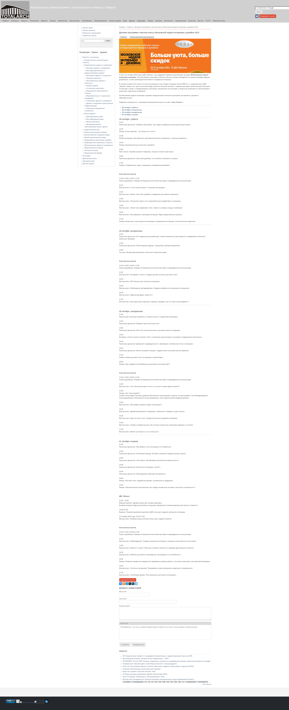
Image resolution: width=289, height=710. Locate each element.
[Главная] (15, 9)
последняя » (203, 682)
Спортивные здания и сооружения (99, 101)
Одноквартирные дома (94, 116)
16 (180, 682)
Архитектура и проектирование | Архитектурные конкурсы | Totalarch (73, 7)
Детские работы (88, 164)
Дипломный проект (90, 158)
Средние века (180, 21)
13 (168, 682)
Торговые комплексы (93, 78)
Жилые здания (115, 21)
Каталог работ (88, 28)
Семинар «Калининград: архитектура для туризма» (142, 669)
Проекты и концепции (91, 57)
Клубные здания (92, 86)
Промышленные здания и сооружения (98, 145)
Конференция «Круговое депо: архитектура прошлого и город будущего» (150, 664)
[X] (130, 583)
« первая (127, 682)
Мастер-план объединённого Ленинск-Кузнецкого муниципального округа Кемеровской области (158, 679)
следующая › (192, 682)
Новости (24, 21)
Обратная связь (219, 21)
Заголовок (123, 599)
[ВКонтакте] (120, 583)
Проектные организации (92, 33)
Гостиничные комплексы (95, 88)
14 (172, 682)
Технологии (34, 21)
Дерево (132, 21)
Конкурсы (15, 21)
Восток (200, 21)
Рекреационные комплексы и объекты (98, 142)
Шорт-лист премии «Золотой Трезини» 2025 (139, 671)
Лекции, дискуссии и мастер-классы (142, 37)
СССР (208, 21)
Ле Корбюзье (87, 21)
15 (176, 682)
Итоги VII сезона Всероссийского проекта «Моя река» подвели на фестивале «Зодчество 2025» (158, 666)
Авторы (53, 21)
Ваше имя (123, 591)
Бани (125, 21)
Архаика (158, 21)
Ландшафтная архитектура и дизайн (97, 140)
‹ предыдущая (138, 682)
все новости (207, 684)
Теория (150, 21)
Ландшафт (141, 21)
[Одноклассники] (123, 583)
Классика (192, 21)
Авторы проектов (89, 30)
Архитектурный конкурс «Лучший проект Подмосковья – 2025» (146, 658)
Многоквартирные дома (95, 119)
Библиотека (62, 21)
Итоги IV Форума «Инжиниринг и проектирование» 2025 (143, 677)
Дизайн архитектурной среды (95, 137)
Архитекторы (74, 21)
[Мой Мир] (126, 583)
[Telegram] (136, 583)
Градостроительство (91, 129)
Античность (168, 21)
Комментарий (124, 606)
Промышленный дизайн (93, 153)
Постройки (86, 156)
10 (156, 682)
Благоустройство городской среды (97, 135)
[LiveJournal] (133, 583)
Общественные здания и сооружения (98, 65)
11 (160, 682)
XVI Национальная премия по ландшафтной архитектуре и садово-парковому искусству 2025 (157, 656)
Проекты (44, 21)
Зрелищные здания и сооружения (98, 75)
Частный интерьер (91, 150)
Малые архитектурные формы (95, 132)
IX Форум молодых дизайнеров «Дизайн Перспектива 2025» (145, 674)
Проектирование (100, 21)
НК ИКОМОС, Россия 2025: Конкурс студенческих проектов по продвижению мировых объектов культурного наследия (166, 661)
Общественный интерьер (93, 148)
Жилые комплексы (93, 122)
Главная (122, 27)
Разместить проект (90, 35)
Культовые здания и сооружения (98, 68)
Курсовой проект (89, 161)
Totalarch (5, 21)
